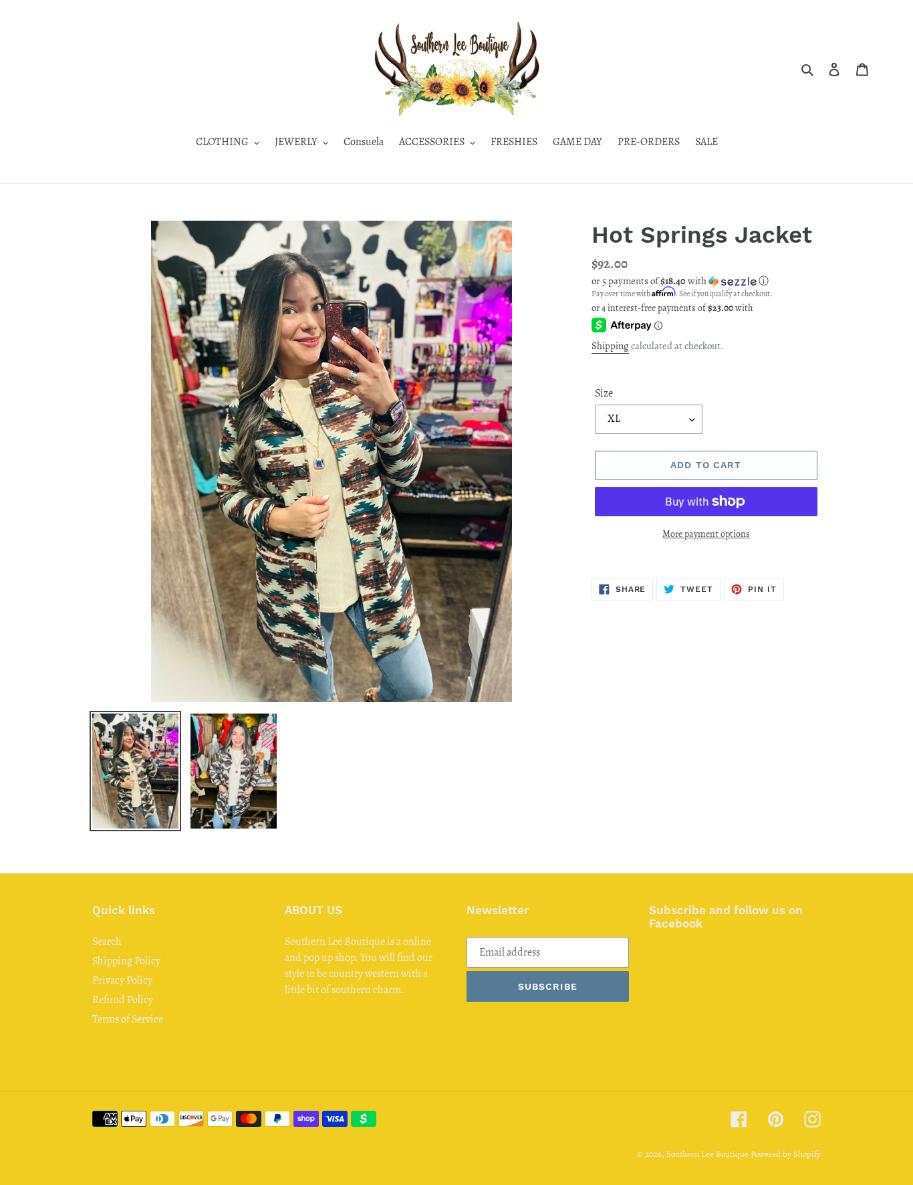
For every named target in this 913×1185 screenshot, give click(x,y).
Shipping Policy (126, 961)
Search (107, 941)
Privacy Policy (122, 980)
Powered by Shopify (786, 1154)
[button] (680, 281)
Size (604, 393)
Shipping (610, 345)
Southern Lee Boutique (707, 1154)
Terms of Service (127, 1019)
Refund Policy (122, 999)
